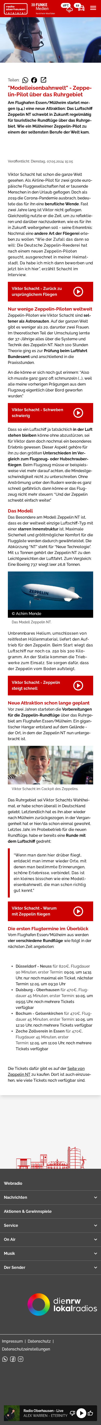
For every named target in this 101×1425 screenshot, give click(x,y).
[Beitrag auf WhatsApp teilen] (25, 80)
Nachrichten (15, 1197)
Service (11, 1225)
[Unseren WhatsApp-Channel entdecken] (5, 1359)
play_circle (81, 1413)
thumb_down (73, 1413)
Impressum (12, 1341)
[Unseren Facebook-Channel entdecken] (13, 1359)
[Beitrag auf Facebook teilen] (34, 80)
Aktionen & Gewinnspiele (28, 1211)
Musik (9, 1253)
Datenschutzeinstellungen (26, 1349)
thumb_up (90, 1413)
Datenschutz (39, 1341)
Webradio (13, 1183)
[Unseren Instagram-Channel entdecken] (21, 1359)
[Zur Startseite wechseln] (15, 9)
